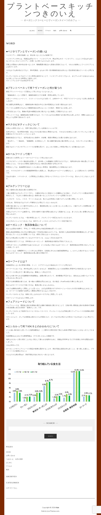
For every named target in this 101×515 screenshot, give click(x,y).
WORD (40, 30)
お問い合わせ (63, 30)
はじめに (32, 30)
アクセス (48, 30)
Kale (57, 507)
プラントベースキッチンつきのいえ (50, 10)
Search (50, 436)
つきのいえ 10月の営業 (14, 459)
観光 (55, 30)
